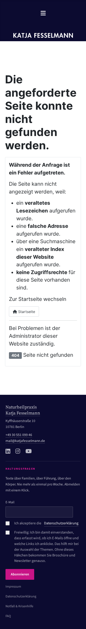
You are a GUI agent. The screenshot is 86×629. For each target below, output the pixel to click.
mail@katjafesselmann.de (25, 440)
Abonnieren (20, 574)
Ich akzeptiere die (46, 523)
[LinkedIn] (8, 451)
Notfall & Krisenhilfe (19, 606)
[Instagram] (17, 451)
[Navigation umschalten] (43, 13)
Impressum (13, 586)
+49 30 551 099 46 (19, 434)
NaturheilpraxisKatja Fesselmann (23, 410)
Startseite (26, 311)
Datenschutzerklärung (21, 596)
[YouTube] (28, 451)
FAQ (8, 616)
